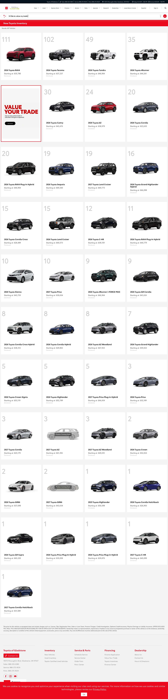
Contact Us (13, 655)
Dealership (140, 650)
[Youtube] (15, 676)
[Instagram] (10, 676)
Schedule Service (81, 654)
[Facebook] (5, 676)
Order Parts (79, 661)
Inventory (50, 650)
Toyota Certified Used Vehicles (56, 661)
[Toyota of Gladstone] (13, 7)
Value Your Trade (111, 658)
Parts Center (79, 664)
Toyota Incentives (111, 661)
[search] (165, 8)
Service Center (80, 658)
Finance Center (110, 664)
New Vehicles (50, 654)
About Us (138, 654)
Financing (110, 650)
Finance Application (112, 654)
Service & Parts (82, 650)
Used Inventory (50, 658)
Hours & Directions (142, 661)
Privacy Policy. (100, 689)
